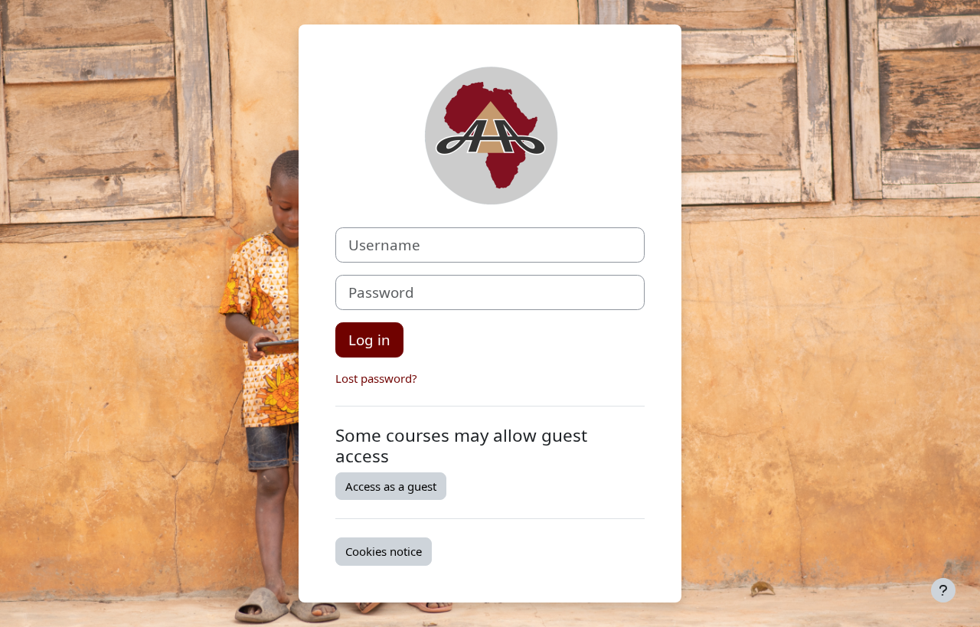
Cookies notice (383, 551)
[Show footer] (943, 590)
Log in (369, 339)
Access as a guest (390, 486)
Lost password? (376, 378)
